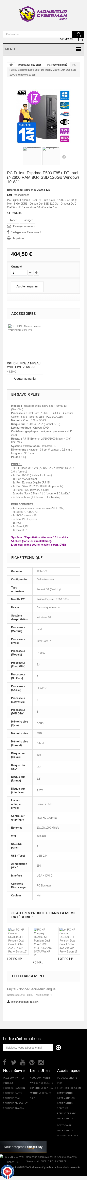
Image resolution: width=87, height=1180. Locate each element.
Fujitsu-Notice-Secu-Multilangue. (31, 989)
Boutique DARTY (12, 1093)
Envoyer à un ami (24, 226)
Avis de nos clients (41, 1083)
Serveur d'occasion (69, 1088)
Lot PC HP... (15, 959)
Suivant (64, 157)
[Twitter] (14, 1062)
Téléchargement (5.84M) (24, 1001)
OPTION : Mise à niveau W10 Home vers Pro (23, 365)
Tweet (13, 220)
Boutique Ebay (11, 1098)
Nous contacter (40, 1078)
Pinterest (9, 1083)
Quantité (16, 266)
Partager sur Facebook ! (26, 232)
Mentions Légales (40, 1093)
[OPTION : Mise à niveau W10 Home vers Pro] (25, 341)
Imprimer (19, 238)
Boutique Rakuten (14, 1088)
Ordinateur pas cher (29, 64)
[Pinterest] (32, 1062)
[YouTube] (22, 1062)
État (9, 194)
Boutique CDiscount (15, 1103)
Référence (13, 189)
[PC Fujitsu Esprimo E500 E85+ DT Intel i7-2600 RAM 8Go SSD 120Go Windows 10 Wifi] (43, 116)
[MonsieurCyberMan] (43, 12)
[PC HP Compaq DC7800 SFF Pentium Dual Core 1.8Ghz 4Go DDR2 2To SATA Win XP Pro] (43, 942)
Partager (28, 220)
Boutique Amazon (13, 1108)
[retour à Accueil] (11, 65)
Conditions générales (43, 1088)
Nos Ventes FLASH (67, 1135)
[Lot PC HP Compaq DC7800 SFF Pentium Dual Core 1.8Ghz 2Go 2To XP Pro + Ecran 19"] (18, 941)
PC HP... (38, 962)
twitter (19, 1078)
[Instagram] (41, 1062)
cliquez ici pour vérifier (51, 1161)
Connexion (66, 39)
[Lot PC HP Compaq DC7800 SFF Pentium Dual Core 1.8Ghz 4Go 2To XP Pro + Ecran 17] (69, 941)
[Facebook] (4, 1062)
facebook (8, 1078)
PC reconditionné (57, 64)
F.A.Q (32, 1098)
